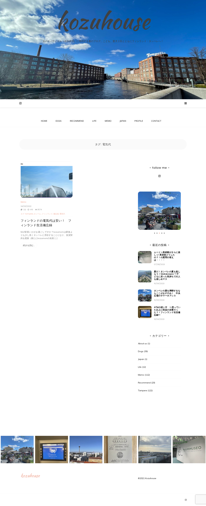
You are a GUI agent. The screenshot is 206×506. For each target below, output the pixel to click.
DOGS (58, 120)
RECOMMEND (77, 120)
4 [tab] (161, 233)
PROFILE (138, 120)
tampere (29, 213)
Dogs (140, 351)
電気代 (62, 213)
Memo (23, 202)
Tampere (142, 390)
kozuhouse (103, 20)
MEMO (108, 120)
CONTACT (156, 120)
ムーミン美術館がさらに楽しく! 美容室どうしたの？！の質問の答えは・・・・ (167, 256)
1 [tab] (154, 233)
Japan (141, 359)
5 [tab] (164, 233)
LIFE (94, 120)
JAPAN (123, 120)
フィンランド (47, 213)
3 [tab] (159, 233)
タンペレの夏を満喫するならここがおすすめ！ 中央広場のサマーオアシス (167, 293)
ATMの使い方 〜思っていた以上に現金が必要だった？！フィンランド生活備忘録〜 (167, 311)
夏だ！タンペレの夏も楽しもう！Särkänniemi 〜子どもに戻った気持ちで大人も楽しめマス (167, 275)
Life (139, 367)
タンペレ (37, 213)
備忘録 (56, 213)
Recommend (144, 382)
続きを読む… (29, 245)
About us (142, 343)
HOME (44, 120)
